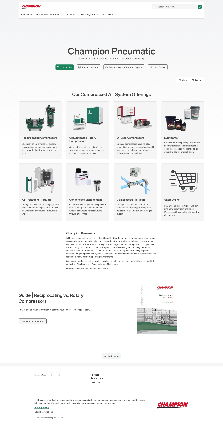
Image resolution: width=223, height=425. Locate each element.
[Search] (154, 6)
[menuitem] (26, 14)
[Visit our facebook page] (51, 375)
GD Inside (95, 382)
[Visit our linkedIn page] (58, 375)
